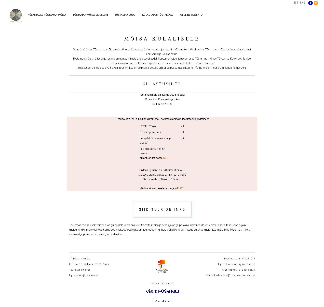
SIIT (181, 188)
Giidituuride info (162, 209)
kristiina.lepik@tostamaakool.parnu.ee (234, 275)
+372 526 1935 (247, 258)
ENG (302, 2)
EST (295, 2)
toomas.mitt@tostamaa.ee (240, 264)
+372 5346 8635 (81, 269)
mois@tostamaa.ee (87, 275)
